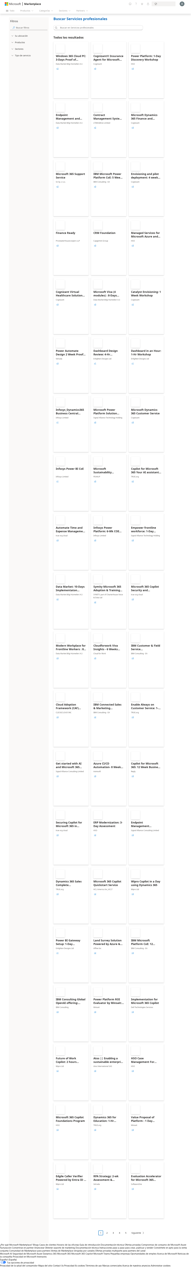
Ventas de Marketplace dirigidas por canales (73, 1250)
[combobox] (99, 28)
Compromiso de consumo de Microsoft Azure (163, 1244)
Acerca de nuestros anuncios (136, 1265)
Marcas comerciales (112, 1265)
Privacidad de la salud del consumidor (19, 1265)
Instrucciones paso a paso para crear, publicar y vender (126, 1247)
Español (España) (8, 1259)
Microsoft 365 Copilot (82, 1253)
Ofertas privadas (133, 1244)
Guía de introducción (90, 1244)
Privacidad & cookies (74, 1265)
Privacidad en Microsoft (24, 1256)
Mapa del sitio (45, 1265)
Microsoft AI (6, 1253)
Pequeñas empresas (120, 1253)
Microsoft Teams (101, 1253)
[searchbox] (31, 27)
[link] (71, 70)
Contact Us (58, 1265)
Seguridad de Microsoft (24, 1253)
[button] (55, 27)
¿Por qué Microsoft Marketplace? (16, 1244)
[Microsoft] (13, 4)
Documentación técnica (112, 1244)
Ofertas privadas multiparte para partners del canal (120, 1250)
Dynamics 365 (50, 1253)
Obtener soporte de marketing (60, 1247)
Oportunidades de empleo (143, 1253)
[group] (57, 68)
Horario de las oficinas (68, 1244)
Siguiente (136, 1232)
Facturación (5, 1247)
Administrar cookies (160, 1265)
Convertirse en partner (23, 1247)
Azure (39, 1253)
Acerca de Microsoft (167, 1253)
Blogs (36, 1244)
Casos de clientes (47, 1244)
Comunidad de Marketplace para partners (29, 1250)
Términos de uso (94, 1265)
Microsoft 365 (64, 1253)
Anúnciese (39, 1247)
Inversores (42, 1256)
